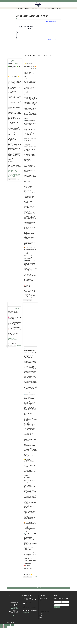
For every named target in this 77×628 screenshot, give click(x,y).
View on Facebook (19, 178)
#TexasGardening (11, 338)
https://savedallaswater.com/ (51, 21)
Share (18, 179)
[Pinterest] (19, 1)
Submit (57, 607)
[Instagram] (13, 1)
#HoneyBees (18, 171)
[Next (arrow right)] (5, 627)
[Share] (8, 625)
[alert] (16, 35)
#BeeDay (10, 170)
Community (29, 4)
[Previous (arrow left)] (1, 627)
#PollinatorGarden (16, 174)
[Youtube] (16, 1)
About (51, 4)
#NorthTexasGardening (12, 339)
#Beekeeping (14, 170)
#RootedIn (16, 176)
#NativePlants (11, 342)
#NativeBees (10, 173)
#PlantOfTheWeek (16, 308)
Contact (58, 4)
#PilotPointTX (11, 176)
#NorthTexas (16, 175)
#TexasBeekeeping (12, 171)
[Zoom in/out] (1, 625)
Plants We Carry (43, 598)
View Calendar (26, 612)
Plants (13, 4)
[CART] (65, 4)
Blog (40, 615)
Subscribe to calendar (53, 39)
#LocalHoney (10, 175)
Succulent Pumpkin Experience (31, 607)
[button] (12, 179)
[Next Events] (18, 28)
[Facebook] (12, 1)
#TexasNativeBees (17, 173)
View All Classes (57, 8)
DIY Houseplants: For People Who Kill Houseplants (40, 8)
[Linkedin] (18, 1)
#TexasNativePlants (12, 340)
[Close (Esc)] (12, 625)
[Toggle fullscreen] (5, 625)
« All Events (18, 18)
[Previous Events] (16, 28)
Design (46, 4)
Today (21, 28)
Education (20, 4)
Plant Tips (41, 600)
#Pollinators (10, 174)
